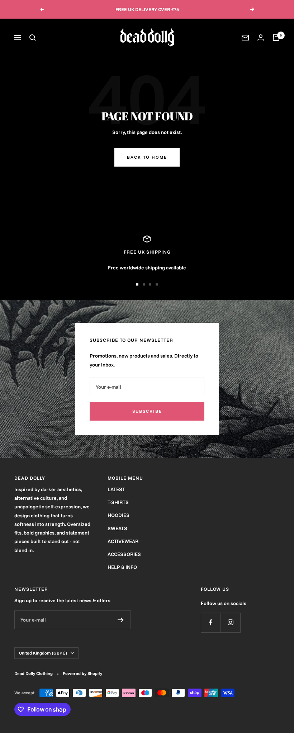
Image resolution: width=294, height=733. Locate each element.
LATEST (116, 489)
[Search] (32, 37)
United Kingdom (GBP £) (43, 653)
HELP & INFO (122, 567)
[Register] (121, 619)
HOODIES (118, 515)
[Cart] (276, 37)
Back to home (147, 157)
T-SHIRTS (118, 502)
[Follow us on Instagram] (230, 622)
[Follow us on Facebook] (210, 622)
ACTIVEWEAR (123, 541)
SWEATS (117, 528)
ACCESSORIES (124, 554)
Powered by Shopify (82, 673)
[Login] (260, 37)
